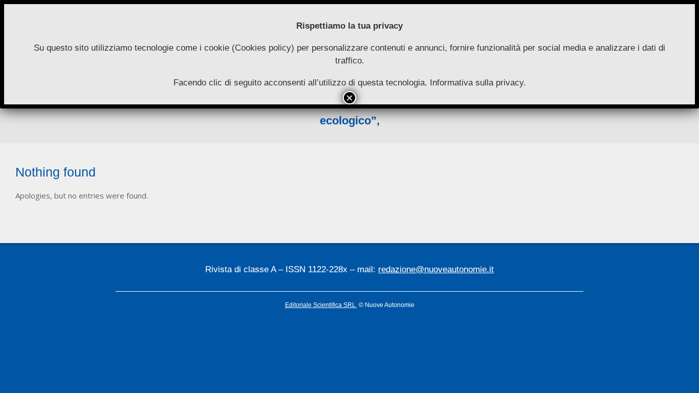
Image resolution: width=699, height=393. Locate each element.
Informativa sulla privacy (476, 83)
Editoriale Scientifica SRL (321, 305)
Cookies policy (263, 48)
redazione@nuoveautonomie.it (436, 269)
